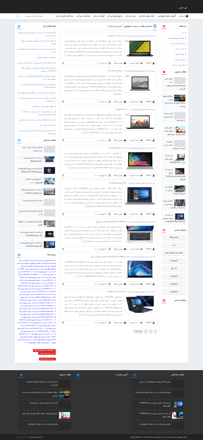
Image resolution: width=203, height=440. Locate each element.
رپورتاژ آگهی (180, 54)
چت (174, 245)
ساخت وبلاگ (174, 237)
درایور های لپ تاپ (114, 16)
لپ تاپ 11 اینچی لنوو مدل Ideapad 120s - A (38, 272)
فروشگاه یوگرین (51, 269)
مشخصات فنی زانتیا (47, 125)
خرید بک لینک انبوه (47, 359)
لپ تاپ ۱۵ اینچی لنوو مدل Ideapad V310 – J (135, 109)
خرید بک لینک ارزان (47, 353)
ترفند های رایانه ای (147, 16)
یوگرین (53, 343)
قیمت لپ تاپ (98, 16)
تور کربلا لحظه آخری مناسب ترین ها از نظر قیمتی (36, 120)
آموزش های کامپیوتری (167, 16)
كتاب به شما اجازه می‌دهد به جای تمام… (43, 403)
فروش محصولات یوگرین (45, 58)
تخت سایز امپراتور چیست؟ (32, 201)
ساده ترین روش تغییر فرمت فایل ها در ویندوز (35, 266)
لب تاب (182, 16)
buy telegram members (44, 351)
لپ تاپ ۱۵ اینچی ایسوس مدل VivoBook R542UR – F (132, 183)
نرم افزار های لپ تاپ (64, 16)
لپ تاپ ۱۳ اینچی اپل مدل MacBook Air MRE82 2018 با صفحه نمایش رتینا (123, 257)
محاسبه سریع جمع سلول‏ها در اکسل (39, 337)
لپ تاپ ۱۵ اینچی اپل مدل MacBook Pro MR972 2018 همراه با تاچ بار (125, 222)
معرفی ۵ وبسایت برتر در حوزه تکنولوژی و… (154, 424)
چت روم (174, 268)
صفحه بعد (138, 331)
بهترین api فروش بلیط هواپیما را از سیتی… (154, 382)
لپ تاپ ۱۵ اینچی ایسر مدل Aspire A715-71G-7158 (131, 36)
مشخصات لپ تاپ (83, 16)
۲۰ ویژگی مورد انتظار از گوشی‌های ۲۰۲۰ (38, 343)
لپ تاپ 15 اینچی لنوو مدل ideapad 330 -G (34, 323)
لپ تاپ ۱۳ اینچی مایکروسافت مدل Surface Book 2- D (131, 148)
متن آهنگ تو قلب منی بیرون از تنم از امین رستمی (36, 63)
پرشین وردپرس (22, 437)
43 (183, 33)
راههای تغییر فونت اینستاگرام (43, 106)
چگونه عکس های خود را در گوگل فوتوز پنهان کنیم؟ (35, 93)
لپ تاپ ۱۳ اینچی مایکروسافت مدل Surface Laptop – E (131, 71)
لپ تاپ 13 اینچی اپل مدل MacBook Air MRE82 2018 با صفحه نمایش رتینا (37, 274)
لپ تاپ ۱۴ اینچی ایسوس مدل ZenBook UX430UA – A (131, 292)
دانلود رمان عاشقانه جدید (174, 253)
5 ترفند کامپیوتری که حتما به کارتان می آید (42, 260)
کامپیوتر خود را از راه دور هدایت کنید (30, 340)
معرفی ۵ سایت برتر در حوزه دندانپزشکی (43, 424)
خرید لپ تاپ (130, 16)
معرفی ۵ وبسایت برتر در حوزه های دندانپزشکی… (152, 392)
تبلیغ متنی (174, 261)
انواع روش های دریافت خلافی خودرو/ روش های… (39, 414)
